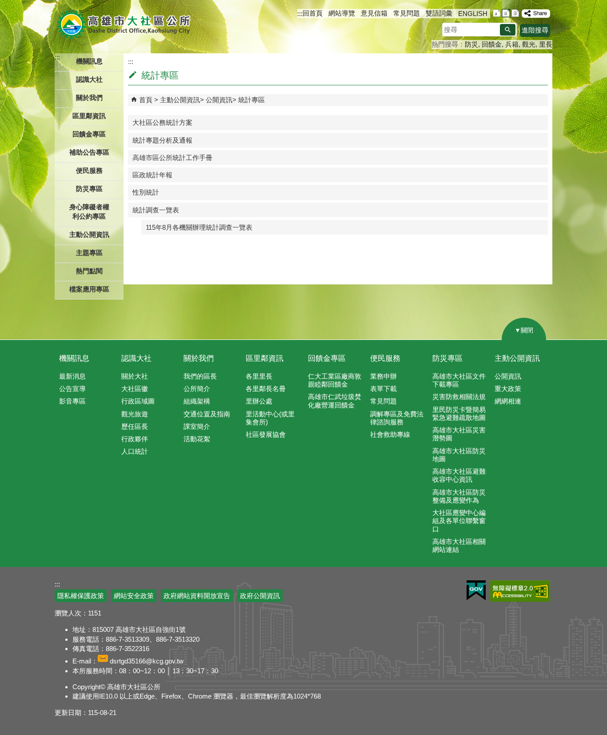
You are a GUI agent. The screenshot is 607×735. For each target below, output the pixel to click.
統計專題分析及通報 (162, 140)
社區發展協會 (266, 434)
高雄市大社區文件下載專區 (459, 380)
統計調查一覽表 (155, 210)
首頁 (145, 100)
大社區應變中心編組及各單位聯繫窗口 (459, 520)
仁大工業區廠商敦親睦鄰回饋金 (334, 380)
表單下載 (383, 388)
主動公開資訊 (180, 100)
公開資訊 (219, 100)
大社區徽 (134, 388)
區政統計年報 (152, 175)
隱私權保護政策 (80, 595)
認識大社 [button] (89, 79)
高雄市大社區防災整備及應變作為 (459, 496)
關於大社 (134, 376)
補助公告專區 (89, 152)
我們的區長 (200, 376)
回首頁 (313, 13)
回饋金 (492, 44)
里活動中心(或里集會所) (270, 418)
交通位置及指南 (207, 414)
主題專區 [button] (89, 252)
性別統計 (145, 192)
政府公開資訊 (260, 595)
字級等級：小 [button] (496, 13)
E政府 (476, 590)
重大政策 (508, 388)
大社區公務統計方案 (162, 122)
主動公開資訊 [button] (89, 234)
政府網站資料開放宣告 (197, 595)
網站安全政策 (134, 595)
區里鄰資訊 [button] (89, 116)
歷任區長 (134, 426)
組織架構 (197, 401)
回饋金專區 (89, 134)
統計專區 (251, 100)
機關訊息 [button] (89, 61)
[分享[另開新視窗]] (536, 13)
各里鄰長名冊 (266, 388)
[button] (507, 30)
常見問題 (406, 13)
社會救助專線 (390, 434)
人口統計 (134, 451)
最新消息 (72, 376)
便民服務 (385, 358)
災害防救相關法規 (459, 396)
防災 (471, 44)
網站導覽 (341, 13)
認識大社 (136, 358)
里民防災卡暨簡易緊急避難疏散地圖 (459, 413)
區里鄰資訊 (265, 358)
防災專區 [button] (89, 188)
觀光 (528, 44)
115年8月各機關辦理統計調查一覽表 (199, 227)
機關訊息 (74, 358)
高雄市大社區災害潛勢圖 (459, 434)
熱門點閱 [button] (89, 271)
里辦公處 (259, 401)
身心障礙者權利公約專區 (89, 211)
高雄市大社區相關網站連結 (459, 545)
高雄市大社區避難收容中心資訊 (459, 475)
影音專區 (72, 401)
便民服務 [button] (89, 170)
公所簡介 (197, 388)
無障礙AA (520, 591)
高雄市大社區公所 (125, 24)
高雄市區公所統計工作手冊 (172, 157)
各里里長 (259, 376)
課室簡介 (197, 426)
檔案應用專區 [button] (89, 289)
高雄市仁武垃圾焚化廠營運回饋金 (334, 400)
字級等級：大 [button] (515, 13)
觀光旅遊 (134, 414)
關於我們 (199, 358)
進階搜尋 (535, 30)
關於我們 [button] (89, 97)
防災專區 (447, 358)
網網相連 (508, 401)
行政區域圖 (138, 401)
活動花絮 (197, 439)
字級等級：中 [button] (506, 13)
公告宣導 (72, 388)
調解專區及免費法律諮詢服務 (396, 418)
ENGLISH (472, 13)
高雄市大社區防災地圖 (459, 455)
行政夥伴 (134, 439)
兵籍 (512, 44)
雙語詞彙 (439, 13)
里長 (545, 44)
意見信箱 (374, 13)
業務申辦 (383, 376)
